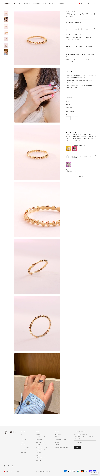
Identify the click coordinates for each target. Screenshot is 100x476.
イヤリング (24, 437)
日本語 (17, 471)
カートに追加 (81, 176)
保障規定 (57, 442)
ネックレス (24, 439)
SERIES (44, 3)
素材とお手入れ (52, 3)
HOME (19, 3)
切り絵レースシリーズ (41, 447)
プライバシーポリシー (60, 439)
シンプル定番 (39, 460)
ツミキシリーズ (40, 439)
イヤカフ (23, 450)
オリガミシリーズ (40, 442)
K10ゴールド (24, 452)
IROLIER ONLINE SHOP (71, 11)
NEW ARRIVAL (27, 3)
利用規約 (57, 444)
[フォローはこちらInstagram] (12, 466)
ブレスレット (24, 442)
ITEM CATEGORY (36, 3)
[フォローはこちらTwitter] (8, 466)
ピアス (23, 434)
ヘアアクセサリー (25, 447)
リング (23, 444)
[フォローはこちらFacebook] (4, 466)
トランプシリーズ (40, 457)
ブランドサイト (58, 434)
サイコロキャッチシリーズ (42, 455)
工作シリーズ (39, 452)
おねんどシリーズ (40, 437)
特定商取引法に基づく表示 (61, 447)
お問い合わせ (61, 3)
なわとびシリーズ (40, 450)
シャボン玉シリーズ (41, 444)
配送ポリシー (58, 437)
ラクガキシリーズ (40, 434)
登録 (77, 447)
